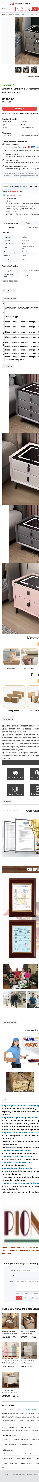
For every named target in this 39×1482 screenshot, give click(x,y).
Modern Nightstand (10, 1444)
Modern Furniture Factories (12, 1454)
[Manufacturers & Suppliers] (20, 3)
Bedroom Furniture (20, 14)
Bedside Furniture (26, 1463)
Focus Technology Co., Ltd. (25, 1474)
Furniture (10, 14)
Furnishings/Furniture (27, 1413)
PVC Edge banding (8, 1420)
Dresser (6, 1439)
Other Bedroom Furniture (20, 1439)
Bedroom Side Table (26, 1444)
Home (3, 14)
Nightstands (30, 14)
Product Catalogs (30, 1409)
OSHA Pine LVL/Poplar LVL (10, 1417)
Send (19, 1298)
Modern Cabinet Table (10, 1463)
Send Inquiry (19, 109)
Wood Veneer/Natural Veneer (29, 1417)
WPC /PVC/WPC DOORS (27, 1420)
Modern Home (8, 1459)
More (4, 1467)
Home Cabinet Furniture (24, 1459)
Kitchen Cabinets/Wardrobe (10, 1413)
